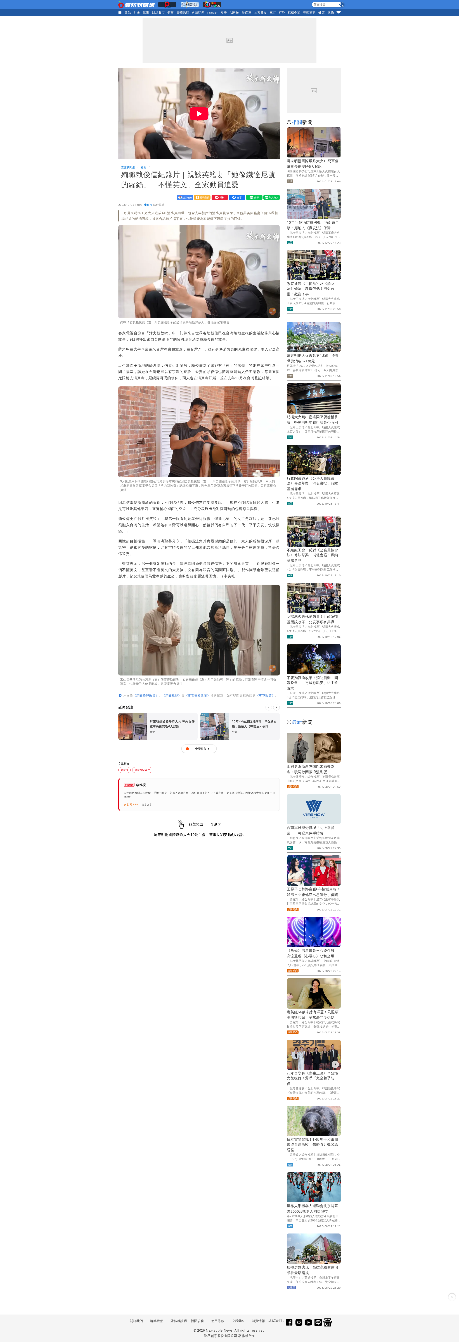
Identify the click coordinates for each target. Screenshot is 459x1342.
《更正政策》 (265, 695)
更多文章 (147, 804)
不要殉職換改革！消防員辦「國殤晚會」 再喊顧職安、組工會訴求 (312, 683)
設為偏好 (184, 197)
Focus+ (212, 13)
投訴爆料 (238, 1321)
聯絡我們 (156, 1321)
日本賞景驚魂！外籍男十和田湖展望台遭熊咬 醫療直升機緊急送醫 (312, 1144)
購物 (331, 12)
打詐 (282, 12)
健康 (321, 12)
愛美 (224, 12)
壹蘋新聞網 (128, 167)
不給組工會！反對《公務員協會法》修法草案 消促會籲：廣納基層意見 (312, 555)
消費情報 (258, 1321)
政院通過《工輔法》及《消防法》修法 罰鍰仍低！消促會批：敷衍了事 (310, 288)
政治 (128, 12)
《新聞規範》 (171, 695)
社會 (137, 12)
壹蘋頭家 (309, 12)
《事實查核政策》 (197, 695)
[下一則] (276, 707)
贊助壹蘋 (201, 197)
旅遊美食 (260, 12)
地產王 (246, 12)
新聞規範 (197, 1321)
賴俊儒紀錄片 (142, 770)
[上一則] (268, 707)
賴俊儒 (124, 770)
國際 (146, 12)
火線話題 (198, 12)
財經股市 (158, 12)
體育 (170, 12)
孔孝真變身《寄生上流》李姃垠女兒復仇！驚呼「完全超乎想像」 (312, 1078)
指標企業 (294, 12)
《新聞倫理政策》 (146, 695)
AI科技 (234, 12)
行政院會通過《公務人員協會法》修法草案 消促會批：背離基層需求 (312, 483)
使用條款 (217, 1321)
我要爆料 (219, 197)
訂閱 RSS (132, 804)
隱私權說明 (177, 1321)
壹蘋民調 (183, 12)
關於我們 (136, 1321)
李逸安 (148, 204)
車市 (273, 12)
